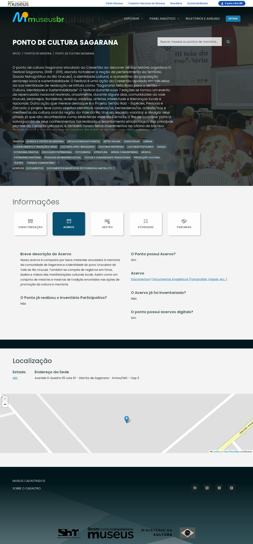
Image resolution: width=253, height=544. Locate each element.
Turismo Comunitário (41, 163)
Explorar (131, 18)
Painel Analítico (162, 18)
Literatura (100, 152)
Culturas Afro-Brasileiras (78, 147)
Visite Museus (114, 3)
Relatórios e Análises (203, 18)
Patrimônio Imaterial (27, 157)
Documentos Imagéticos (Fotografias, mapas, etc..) (80, 168)
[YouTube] (231, 488)
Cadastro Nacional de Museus (146, 3)
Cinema (147, 141)
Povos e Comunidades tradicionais (107, 157)
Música (146, 152)
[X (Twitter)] (207, 488)
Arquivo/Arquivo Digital (83, 141)
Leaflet (216, 451)
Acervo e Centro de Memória (45, 141)
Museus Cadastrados (29, 481)
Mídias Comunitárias (124, 152)
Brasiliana (176, 3)
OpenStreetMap (232, 451)
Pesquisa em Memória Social (63, 157)
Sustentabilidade (197, 3)
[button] (126, 419)
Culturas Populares (140, 147)
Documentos (34, 168)
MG (15, 378)
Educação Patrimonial (57, 152)
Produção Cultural (147, 157)
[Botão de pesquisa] (228, 41)
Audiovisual (132, 141)
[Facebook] (195, 488)
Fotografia (83, 152)
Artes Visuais (112, 141)
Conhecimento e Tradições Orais (35, 147)
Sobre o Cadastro (27, 489)
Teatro (18, 163)
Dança (161, 147)
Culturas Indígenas (111, 147)
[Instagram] (219, 488)
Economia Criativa (26, 152)
